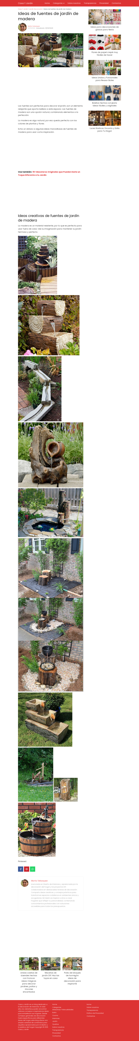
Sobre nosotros (74, 3)
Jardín (54, 1021)
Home (47, 3)
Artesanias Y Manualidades (62, 1010)
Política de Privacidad (95, 1013)
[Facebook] (20, 869)
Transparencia (90, 3)
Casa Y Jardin (25, 3)
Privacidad (103, 3)
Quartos (55, 1024)
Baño (54, 1012)
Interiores (56, 1018)
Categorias (58, 3)
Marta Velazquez (34, 26)
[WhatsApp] (32, 869)
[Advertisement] (50, 86)
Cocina (55, 1015)
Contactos (116, 3)
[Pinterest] (26, 869)
